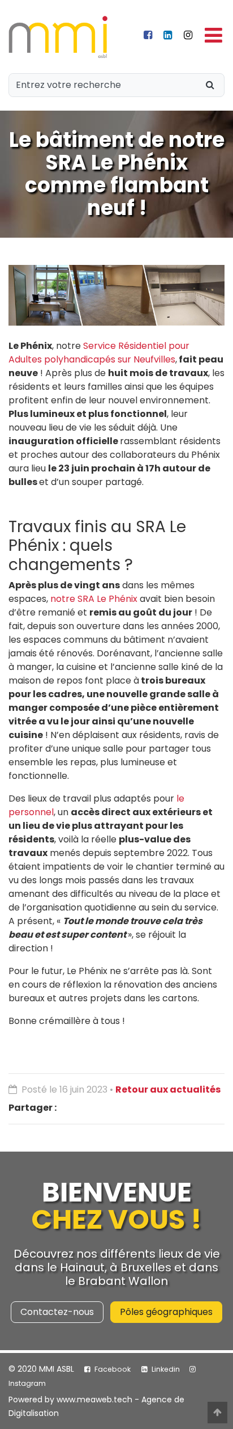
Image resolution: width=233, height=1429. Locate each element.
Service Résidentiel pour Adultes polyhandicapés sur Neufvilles (98, 352)
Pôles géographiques (166, 1311)
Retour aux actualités (168, 1089)
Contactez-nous (57, 1311)
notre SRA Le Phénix (93, 598)
